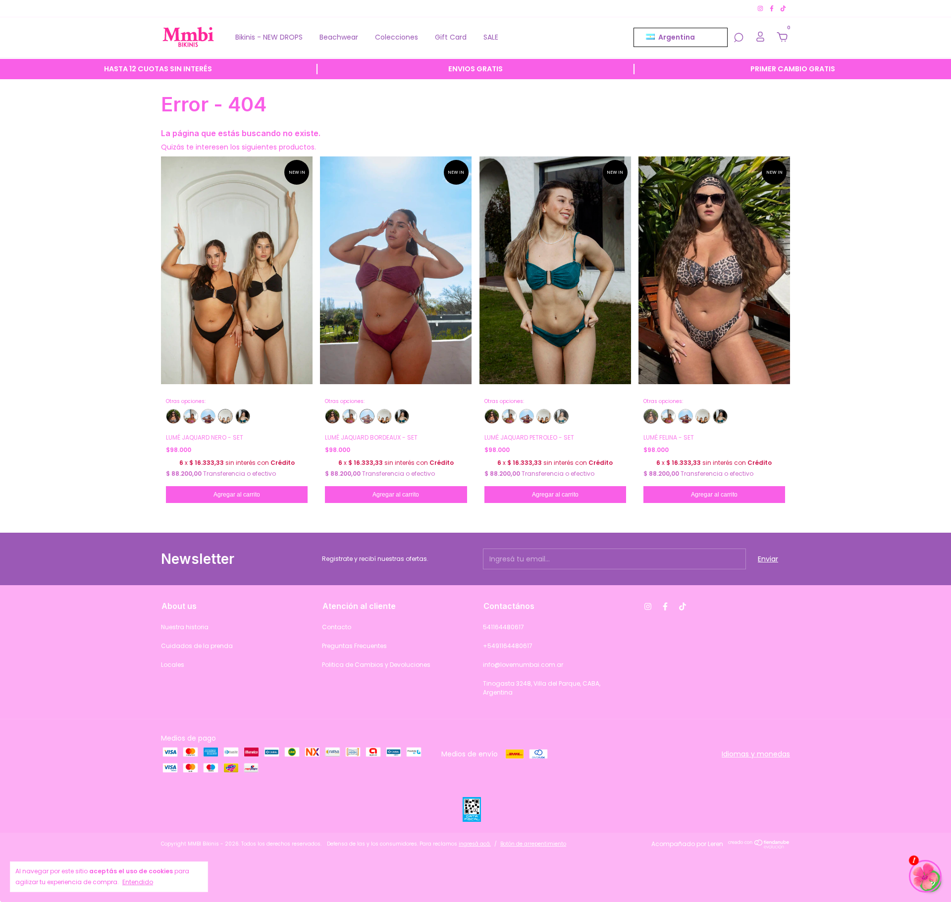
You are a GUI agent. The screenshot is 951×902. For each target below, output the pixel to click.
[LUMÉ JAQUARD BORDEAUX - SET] (208, 416)
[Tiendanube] (759, 846)
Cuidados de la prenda (197, 646)
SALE (490, 37)
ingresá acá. (475, 844)
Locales (172, 664)
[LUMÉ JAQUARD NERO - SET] (225, 416)
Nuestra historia (185, 627)
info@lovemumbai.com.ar (523, 664)
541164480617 (503, 627)
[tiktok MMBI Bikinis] (783, 8)
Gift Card (451, 37)
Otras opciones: (186, 401)
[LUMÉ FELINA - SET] (173, 416)
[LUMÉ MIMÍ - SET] (190, 416)
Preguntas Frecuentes (354, 646)
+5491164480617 (507, 646)
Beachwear (338, 37)
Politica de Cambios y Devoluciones (376, 664)
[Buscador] (738, 38)
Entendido (137, 882)
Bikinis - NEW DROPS (269, 37)
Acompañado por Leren (687, 844)
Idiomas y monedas (756, 754)
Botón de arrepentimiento (533, 844)
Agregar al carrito (236, 494)
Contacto (336, 627)
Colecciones (396, 37)
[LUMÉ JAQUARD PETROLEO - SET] (242, 416)
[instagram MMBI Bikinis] (761, 8)
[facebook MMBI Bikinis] (772, 8)
